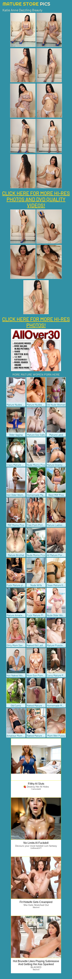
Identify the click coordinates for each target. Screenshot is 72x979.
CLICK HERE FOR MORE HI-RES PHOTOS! (36, 322)
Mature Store (26, 4)
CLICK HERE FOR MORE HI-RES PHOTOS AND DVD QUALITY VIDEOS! (36, 199)
